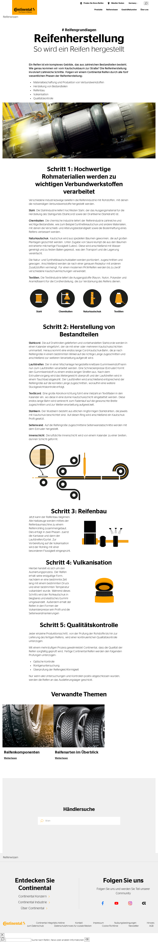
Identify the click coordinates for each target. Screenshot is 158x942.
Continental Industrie (32, 902)
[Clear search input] (86, 939)
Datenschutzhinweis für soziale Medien (72, 926)
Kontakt (79, 923)
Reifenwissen (112, 10)
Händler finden (117, 3)
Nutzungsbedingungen (125, 923)
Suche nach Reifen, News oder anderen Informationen (58, 940)
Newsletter (134, 926)
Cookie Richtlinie (110, 926)
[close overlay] (2, 935)
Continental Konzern (32, 896)
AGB (151, 926)
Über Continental (32, 908)
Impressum (98, 923)
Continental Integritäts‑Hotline (50, 923)
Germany (132, 3)
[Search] (2, 939)
